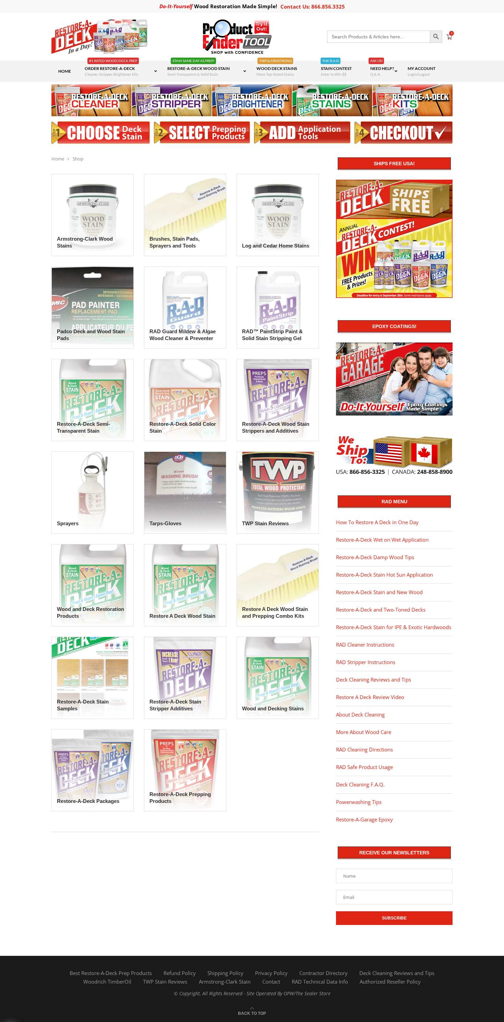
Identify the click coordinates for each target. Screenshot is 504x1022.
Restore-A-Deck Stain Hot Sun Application (384, 574)
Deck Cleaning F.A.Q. (360, 784)
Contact (271, 981)
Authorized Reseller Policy (390, 981)
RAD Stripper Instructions (365, 662)
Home (57, 159)
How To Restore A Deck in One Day (377, 522)
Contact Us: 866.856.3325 (312, 6)
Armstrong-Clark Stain (225, 981)
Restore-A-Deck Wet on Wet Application (382, 539)
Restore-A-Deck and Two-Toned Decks (380, 609)
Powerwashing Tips (359, 801)
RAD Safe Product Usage (364, 767)
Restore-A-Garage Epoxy (364, 819)
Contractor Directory (323, 973)
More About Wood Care (363, 732)
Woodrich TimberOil (107, 981)
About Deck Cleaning (360, 714)
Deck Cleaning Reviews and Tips (373, 679)
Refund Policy (180, 973)
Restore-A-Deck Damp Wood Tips (375, 557)
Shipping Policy (225, 973)
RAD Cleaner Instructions (365, 644)
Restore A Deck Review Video (370, 697)
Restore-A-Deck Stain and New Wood (379, 592)
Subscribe (394, 918)
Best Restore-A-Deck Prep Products (111, 973)
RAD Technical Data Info (320, 981)
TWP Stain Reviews (165, 981)
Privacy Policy (271, 973)
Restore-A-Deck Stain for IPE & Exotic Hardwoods (393, 627)
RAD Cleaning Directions (364, 749)
